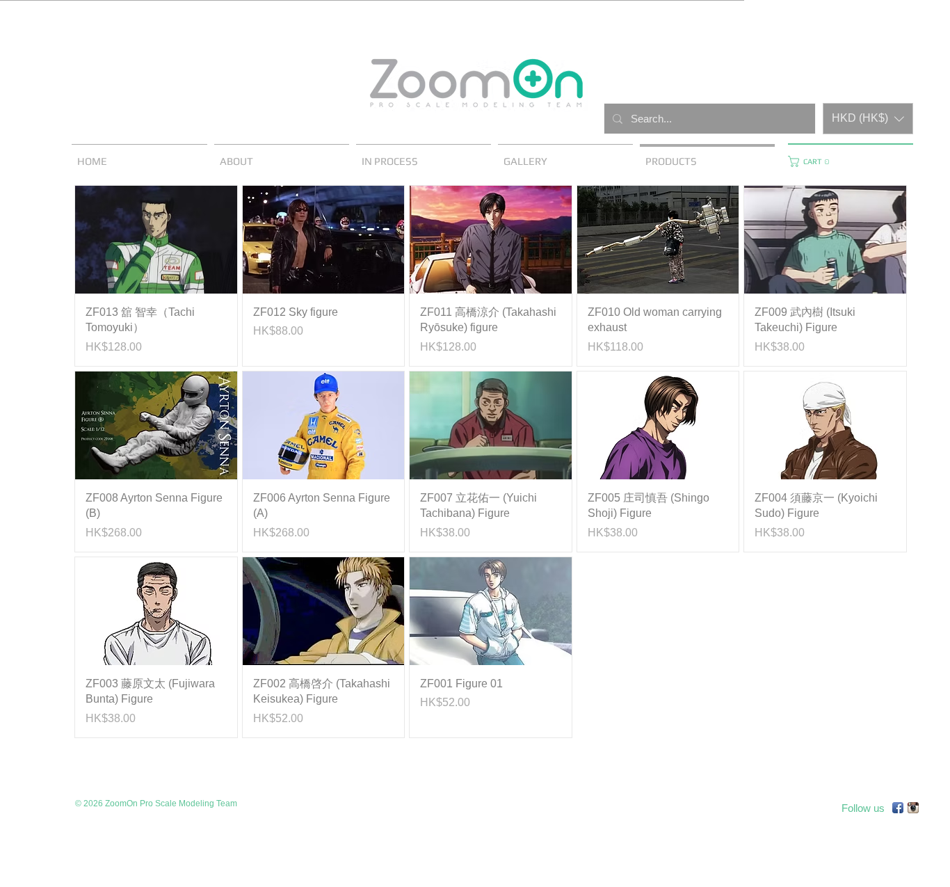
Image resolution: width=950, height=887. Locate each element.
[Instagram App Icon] (913, 807)
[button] (868, 118)
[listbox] (868, 118)
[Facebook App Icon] (897, 807)
